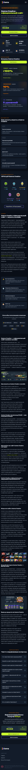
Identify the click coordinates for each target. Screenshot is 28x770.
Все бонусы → (14, 62)
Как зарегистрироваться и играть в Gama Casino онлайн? (13, 670)
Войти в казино (14, 35)
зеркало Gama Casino (6, 256)
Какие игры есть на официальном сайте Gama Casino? (13, 687)
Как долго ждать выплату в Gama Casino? (13, 665)
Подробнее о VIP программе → (14, 206)
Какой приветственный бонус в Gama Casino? (13, 681)
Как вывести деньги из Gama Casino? (13, 692)
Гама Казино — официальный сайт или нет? (13, 676)
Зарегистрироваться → (14, 734)
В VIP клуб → (6, 109)
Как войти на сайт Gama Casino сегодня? (13, 661)
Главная (3, 755)
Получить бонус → (14, 32)
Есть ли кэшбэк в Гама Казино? (13, 702)
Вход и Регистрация (5, 760)
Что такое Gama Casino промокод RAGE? (13, 657)
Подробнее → (6, 93)
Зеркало (3, 757)
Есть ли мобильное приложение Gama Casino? (13, 697)
